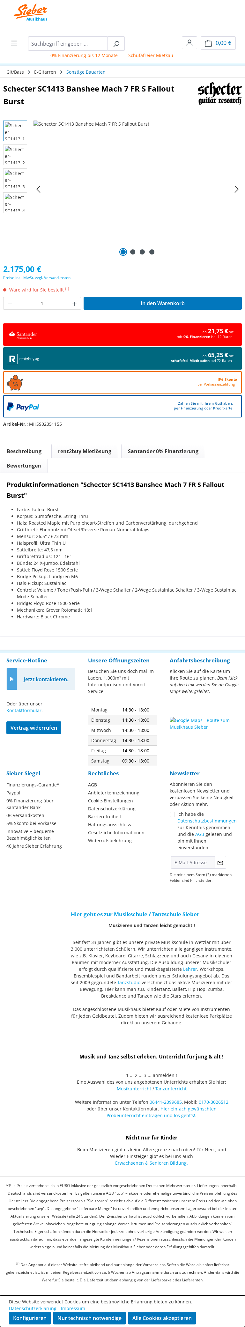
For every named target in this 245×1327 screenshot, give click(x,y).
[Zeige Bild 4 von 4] (151, 251)
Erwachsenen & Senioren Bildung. (151, 1163)
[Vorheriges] (38, 189)
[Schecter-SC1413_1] (137, 189)
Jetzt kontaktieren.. (47, 679)
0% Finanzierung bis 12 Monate (77, 55)
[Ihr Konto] (189, 42)
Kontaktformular (23, 710)
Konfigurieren (30, 1318)
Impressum (73, 1308)
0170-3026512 (213, 1102)
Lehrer (190, 969)
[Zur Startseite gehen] (25, 13)
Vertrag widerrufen (34, 727)
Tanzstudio (128, 982)
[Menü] (14, 42)
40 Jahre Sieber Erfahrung (34, 846)
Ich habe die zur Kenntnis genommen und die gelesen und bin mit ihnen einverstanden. (207, 831)
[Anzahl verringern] (10, 303)
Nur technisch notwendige (89, 1318)
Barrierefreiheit (104, 817)
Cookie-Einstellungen (110, 801)
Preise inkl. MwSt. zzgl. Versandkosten (37, 277)
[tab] (24, 451)
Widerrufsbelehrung (110, 840)
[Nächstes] (236, 189)
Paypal (13, 793)
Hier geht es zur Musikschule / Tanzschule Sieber (135, 914)
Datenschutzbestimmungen (207, 821)
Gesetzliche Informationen (116, 832)
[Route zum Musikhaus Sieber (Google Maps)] (204, 733)
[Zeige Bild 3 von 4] (142, 251)
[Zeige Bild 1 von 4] (123, 251)
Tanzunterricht (171, 1089)
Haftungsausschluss (109, 825)
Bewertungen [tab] (24, 465)
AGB (92, 785)
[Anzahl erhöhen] (74, 303)
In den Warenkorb (163, 303)
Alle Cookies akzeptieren (162, 1318)
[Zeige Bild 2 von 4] (132, 251)
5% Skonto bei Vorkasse (31, 823)
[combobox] (68, 43)
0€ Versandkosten (25, 815)
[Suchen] (116, 43)
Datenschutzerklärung (112, 809)
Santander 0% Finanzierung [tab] (163, 451)
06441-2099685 (166, 1102)
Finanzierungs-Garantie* (32, 785)
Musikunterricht (134, 1089)
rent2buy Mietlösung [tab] (84, 451)
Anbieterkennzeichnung (113, 793)
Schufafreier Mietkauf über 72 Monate (163, 55)
